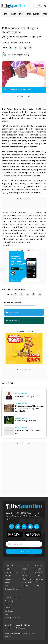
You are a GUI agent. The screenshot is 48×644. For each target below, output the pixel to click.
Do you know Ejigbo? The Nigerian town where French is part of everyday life (29, 408)
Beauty (25, 572)
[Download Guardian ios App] (33, 534)
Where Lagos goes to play (26, 421)
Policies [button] (7, 628)
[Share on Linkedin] (30, 47)
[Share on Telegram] (25, 47)
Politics (28, 14)
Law (6, 614)
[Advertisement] (24, 468)
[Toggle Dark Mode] (37, 6)
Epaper (13, 14)
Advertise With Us (23, 625)
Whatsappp (14, 320)
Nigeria (25, 585)
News (5, 14)
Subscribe (24, 551)
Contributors (10, 565)
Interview (8, 604)
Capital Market (11, 572)
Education (26, 575)
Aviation (8, 569)
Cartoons (26, 579)
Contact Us (20, 628)
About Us (8, 625)
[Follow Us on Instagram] (24, 526)
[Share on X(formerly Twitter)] (15, 47)
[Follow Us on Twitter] (17, 526)
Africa (7, 582)
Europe (25, 569)
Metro (20, 14)
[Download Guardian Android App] (15, 534)
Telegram (13, 312)
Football (38, 572)
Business (36, 14)
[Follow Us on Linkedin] (30, 526)
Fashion (37, 569)
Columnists (27, 582)
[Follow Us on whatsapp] (36, 526)
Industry (37, 575)
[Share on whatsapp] (20, 47)
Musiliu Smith (15, 289)
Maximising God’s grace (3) (26, 396)
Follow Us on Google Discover (17, 55)
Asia (6, 585)
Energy (8, 575)
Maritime (38, 582)
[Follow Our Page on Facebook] (11, 526)
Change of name (12, 617)
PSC (23, 289)
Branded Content (12, 589)
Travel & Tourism (12, 597)
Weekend (9, 601)
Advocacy (9, 579)
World (37, 585)
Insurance (38, 579)
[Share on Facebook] (10, 47)
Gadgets (9, 611)
